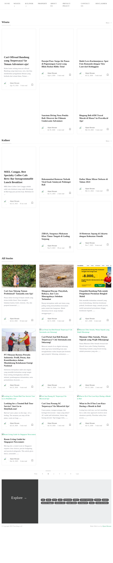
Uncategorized (83, 503)
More (108, 23)
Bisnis (48, 500)
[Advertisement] (56, 545)
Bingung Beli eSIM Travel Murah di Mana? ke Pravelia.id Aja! (93, 118)
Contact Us (85, 5)
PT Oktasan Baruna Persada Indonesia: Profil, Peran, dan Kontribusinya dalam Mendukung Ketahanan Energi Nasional (18, 360)
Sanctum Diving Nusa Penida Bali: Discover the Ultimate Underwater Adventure (55, 118)
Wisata (17, 3)
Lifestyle (97, 500)
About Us (53, 5)
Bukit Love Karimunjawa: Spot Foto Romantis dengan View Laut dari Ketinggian (93, 64)
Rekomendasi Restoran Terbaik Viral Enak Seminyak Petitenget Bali (56, 182)
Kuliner (29, 3)
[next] (70, 474)
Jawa (60, 500)
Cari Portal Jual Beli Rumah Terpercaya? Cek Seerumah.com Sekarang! (56, 340)
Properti (42, 3)
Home (7, 3)
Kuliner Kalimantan (86, 500)
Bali (43, 500)
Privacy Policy (66, 5)
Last (77, 474)
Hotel (54, 500)
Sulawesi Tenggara (47, 503)
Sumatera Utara (60, 503)
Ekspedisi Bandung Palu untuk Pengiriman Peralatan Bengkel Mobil (93, 294)
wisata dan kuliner (102, 503)
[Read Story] (32, 85)
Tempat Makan (71, 503)
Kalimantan (67, 500)
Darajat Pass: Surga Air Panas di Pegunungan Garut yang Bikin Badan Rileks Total (55, 64)
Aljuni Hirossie (14, 83)
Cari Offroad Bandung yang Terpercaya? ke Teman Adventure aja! (16, 61)
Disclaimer (101, 3)
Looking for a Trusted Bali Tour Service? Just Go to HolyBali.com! (18, 406)
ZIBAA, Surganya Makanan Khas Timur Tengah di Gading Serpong (56, 236)
